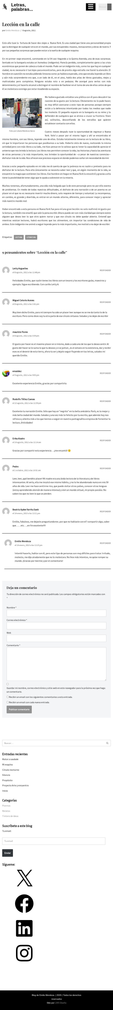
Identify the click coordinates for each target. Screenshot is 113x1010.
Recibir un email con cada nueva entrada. (29, 702)
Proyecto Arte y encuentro (15, 785)
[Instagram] (24, 963)
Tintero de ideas (10, 816)
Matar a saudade (10, 759)
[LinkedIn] (24, 938)
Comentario (13, 645)
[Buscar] (107, 743)
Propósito (7, 780)
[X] (24, 889)
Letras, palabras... (22, 7)
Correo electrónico (17, 620)
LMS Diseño (60, 1003)
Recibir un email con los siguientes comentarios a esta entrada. (40, 696)
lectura (18, 237)
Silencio (6, 774)
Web (9, 632)
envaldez (17, 371)
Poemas (6, 805)
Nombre (11, 607)
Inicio (5, 790)
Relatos (6, 810)
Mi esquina (7, 764)
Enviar (7, 852)
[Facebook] (24, 913)
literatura (31, 237)
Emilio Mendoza (12, 30)
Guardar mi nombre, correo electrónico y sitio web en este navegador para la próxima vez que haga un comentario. (56, 689)
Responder (105, 270)
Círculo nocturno (10, 769)
